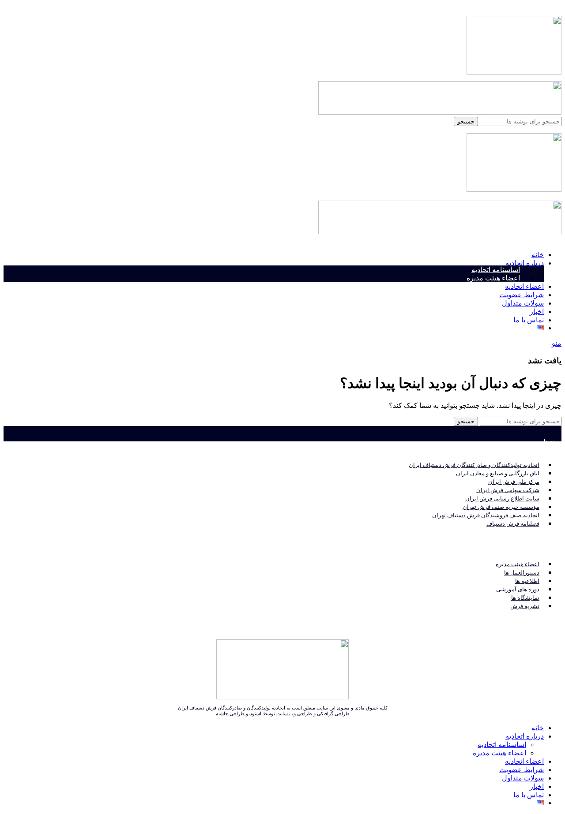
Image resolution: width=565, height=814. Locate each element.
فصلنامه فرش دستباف (512, 523)
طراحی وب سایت (294, 713)
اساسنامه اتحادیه (495, 269)
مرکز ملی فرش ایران (513, 481)
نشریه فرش (524, 606)
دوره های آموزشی (517, 589)
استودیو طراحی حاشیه (238, 713)
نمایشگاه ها (525, 597)
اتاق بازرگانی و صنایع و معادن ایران (497, 473)
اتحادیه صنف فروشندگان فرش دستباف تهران (485, 515)
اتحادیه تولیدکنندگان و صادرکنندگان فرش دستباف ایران (474, 465)
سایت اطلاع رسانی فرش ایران (502, 498)
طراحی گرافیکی (333, 713)
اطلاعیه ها (527, 581)
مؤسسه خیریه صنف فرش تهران (501, 507)
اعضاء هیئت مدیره (493, 278)
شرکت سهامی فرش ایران (507, 490)
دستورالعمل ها (521, 572)
